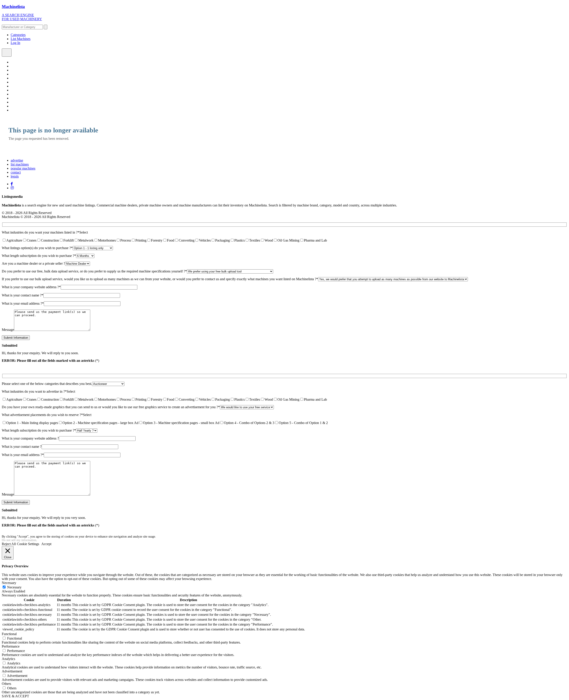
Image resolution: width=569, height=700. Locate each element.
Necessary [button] (9, 583)
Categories (18, 35)
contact (16, 172)
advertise (17, 160)
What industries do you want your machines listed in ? (40, 232)
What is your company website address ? (31, 287)
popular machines (23, 168)
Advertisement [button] (12, 671)
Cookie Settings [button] (28, 544)
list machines (20, 164)
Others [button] (6, 684)
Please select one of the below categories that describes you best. (47, 384)
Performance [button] (11, 646)
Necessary (14, 587)
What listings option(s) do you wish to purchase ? (37, 248)
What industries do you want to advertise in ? (34, 391)
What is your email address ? (23, 303)
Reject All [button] (9, 544)
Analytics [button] (8, 659)
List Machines (20, 39)
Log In (15, 43)
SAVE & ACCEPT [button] (15, 696)
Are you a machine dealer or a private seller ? (33, 263)
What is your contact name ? (22, 295)
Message (8, 330)
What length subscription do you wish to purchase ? (39, 256)
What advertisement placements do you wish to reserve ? (42, 415)
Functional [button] (9, 634)
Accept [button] (46, 544)
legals (15, 176)
